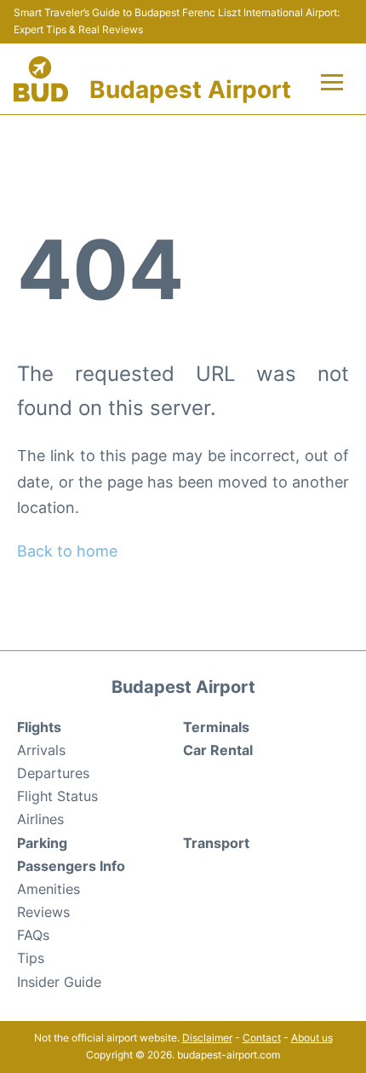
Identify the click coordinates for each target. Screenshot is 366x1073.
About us (312, 1037)
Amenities (48, 888)
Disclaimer (207, 1037)
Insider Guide (59, 981)
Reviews (43, 911)
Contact (262, 1037)
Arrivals (41, 750)
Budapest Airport (190, 89)
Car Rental (218, 750)
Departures (53, 773)
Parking (42, 842)
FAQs (33, 934)
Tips (30, 957)
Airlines (40, 819)
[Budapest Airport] (41, 79)
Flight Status (57, 796)
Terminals (216, 727)
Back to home (67, 551)
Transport (216, 842)
